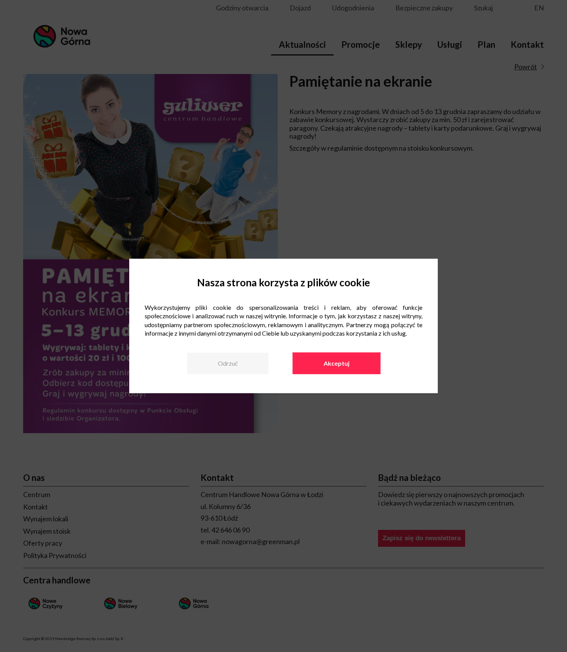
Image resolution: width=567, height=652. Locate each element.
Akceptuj (336, 363)
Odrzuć (228, 363)
